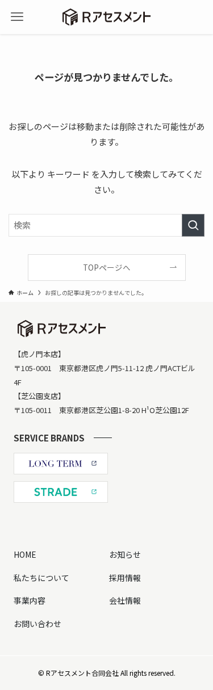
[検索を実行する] (193, 225)
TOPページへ (107, 267)
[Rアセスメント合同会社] (106, 17)
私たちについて (41, 577)
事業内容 (29, 600)
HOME (25, 554)
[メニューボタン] (17, 17)
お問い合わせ (37, 623)
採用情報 (125, 577)
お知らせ (125, 554)
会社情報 (125, 600)
